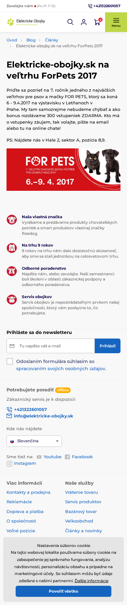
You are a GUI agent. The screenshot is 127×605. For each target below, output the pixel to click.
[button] (70, 22)
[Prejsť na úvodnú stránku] (26, 22)
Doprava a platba (25, 511)
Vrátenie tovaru (81, 492)
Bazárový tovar (81, 511)
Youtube (53, 456)
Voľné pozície (21, 530)
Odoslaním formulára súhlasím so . (61, 364)
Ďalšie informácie (91, 580)
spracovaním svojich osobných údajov (60, 368)
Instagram (25, 463)
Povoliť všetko (63, 591)
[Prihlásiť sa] (83, 22)
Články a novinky (83, 530)
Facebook (82, 456)
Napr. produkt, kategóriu (48, 39)
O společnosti (21, 520)
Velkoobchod (79, 520)
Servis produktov (83, 501)
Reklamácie (19, 501)
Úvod (12, 40)
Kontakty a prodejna (28, 492)
